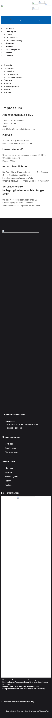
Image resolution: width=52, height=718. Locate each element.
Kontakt (9, 56)
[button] (26, 60)
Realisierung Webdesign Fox (38, 711)
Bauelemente (12, 38)
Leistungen (10, 32)
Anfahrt (8, 53)
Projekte (9, 47)
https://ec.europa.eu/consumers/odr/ (17, 178)
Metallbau (11, 35)
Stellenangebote (12, 50)
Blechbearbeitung (14, 41)
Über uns (9, 44)
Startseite (9, 29)
